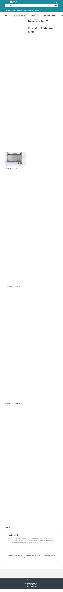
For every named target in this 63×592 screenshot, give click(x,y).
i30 (16, 557)
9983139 (10, 557)
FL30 (14, 557)
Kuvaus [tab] (7, 527)
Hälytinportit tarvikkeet (49, 15)
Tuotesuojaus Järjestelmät (19, 15)
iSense (19, 557)
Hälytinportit (35, 15)
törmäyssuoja (28, 557)
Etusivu (6, 15)
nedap (22, 557)
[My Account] (54, 2)
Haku (56, 5)
